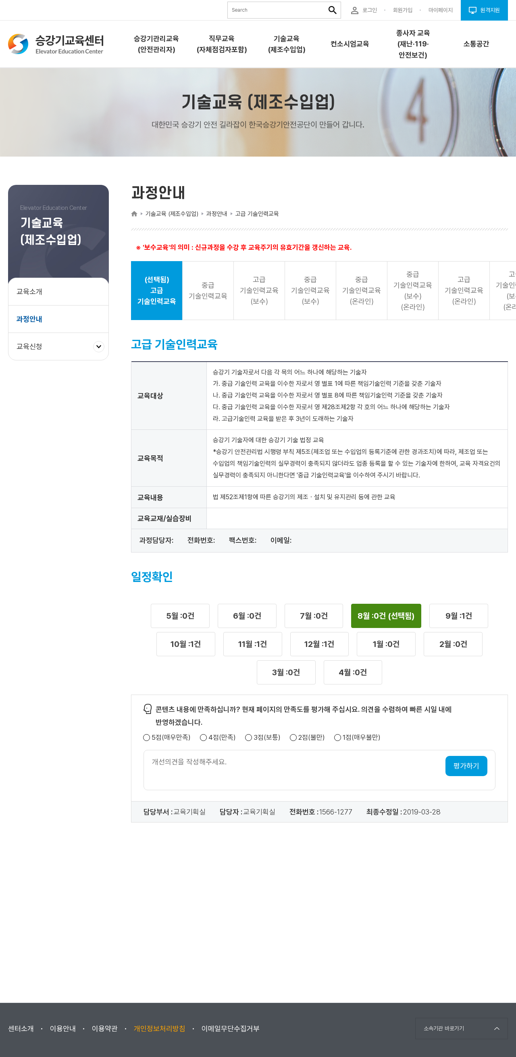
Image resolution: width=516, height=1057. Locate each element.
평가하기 (466, 766)
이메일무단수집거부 (231, 1028)
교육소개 (29, 291)
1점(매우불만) (362, 738)
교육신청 (32, 351)
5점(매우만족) (171, 738)
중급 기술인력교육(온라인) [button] (361, 290)
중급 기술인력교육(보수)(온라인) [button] (412, 290)
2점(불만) (311, 738)
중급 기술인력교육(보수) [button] (310, 290)
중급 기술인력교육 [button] (208, 290)
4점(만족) (222, 738)
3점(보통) (267, 738)
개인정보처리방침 (159, 1028)
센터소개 (21, 1028)
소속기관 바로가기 (444, 1028)
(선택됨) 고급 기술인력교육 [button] (156, 290)
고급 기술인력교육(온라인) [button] (464, 290)
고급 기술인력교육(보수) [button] (259, 290)
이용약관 (105, 1028)
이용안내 (63, 1028)
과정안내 (29, 319)
